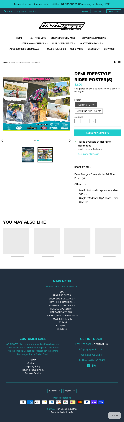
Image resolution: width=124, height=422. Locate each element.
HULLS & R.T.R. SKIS (62, 319)
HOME (61, 292)
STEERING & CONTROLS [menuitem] (33, 43)
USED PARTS (62, 322)
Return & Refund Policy (33, 370)
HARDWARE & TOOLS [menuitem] (90, 43)
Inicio (5, 62)
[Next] (69, 140)
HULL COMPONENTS (61, 308)
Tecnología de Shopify (62, 412)
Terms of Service (33, 373)
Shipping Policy (33, 366)
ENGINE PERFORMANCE (61, 298)
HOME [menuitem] (19, 38)
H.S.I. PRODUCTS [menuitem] (37, 38)
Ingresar (85, 11)
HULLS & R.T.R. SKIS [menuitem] (56, 49)
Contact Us (32, 363)
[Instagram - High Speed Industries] (119, 62)
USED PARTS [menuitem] (76, 49)
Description (81, 167)
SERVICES (62, 329)
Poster (77, 100)
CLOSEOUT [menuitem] (94, 49)
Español (20, 11)
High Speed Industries (66, 409)
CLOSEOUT (62, 325)
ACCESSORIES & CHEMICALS (61, 315)
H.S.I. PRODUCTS (62, 295)
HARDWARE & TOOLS (61, 312)
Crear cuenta (98, 11)
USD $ (31, 11)
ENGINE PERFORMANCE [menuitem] (63, 38)
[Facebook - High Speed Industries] (115, 62)
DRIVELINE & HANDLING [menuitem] (94, 38)
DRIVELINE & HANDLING (61, 302)
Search (32, 359)
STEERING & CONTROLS (61, 305)
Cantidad (78, 117)
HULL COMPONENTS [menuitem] (62, 43)
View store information (88, 154)
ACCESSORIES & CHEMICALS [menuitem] (24, 49)
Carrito (115, 11)
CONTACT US (101, 344)
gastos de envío (86, 88)
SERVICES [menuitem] (109, 49)
